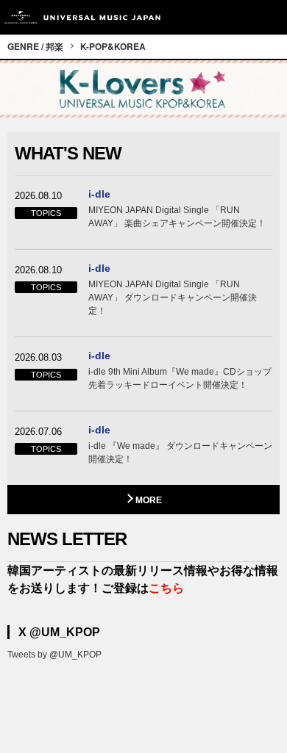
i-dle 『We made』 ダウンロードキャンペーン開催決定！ (180, 452)
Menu (270, 17)
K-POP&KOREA (113, 46)
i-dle (99, 194)
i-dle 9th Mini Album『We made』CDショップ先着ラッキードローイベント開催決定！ (180, 378)
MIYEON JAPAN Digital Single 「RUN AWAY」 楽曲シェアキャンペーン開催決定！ (177, 216)
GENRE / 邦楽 (35, 46)
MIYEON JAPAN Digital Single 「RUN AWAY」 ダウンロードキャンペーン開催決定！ (172, 297)
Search (237, 17)
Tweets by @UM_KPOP (54, 654)
